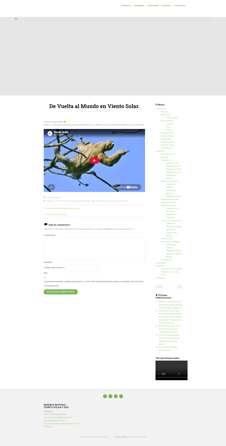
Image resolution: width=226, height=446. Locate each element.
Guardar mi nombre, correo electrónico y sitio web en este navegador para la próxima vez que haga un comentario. (93, 283)
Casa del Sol (166, 160)
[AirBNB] (121, 396)
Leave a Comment (101, 111)
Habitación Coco (173, 172)
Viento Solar (124, 201)
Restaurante (166, 139)
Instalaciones (167, 136)
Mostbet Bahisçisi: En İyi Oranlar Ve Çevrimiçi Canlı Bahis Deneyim (170, 329)
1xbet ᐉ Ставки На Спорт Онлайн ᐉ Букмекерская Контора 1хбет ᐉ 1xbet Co (170, 304)
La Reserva (126, 5)
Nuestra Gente (167, 133)
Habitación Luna (173, 166)
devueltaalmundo (73, 201)
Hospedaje (139, 5)
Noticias (57, 197)
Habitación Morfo (174, 250)
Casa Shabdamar (168, 202)
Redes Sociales (168, 142)
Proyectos (165, 5)
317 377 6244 (49, 414)
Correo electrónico (54, 268)
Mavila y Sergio (90, 201)
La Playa (170, 124)
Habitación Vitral (173, 169)
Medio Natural (167, 120)
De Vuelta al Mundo (60, 201)
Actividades (153, 5)
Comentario (50, 235)
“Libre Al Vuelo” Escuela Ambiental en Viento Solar (171, 272)
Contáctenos (166, 148)
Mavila (82, 201)
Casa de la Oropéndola (171, 220)
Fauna (169, 130)
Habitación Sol (172, 163)
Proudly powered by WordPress (93, 437)
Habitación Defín (173, 196)
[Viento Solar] (113, 56)
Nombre (48, 262)
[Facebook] (105, 396)
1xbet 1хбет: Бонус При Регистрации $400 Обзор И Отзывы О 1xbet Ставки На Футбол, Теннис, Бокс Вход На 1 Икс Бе (170, 317)
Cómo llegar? (172, 117)
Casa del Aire (167, 238)
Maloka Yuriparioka (169, 199)
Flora (168, 127)
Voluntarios (179, 5)
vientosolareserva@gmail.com (57, 417)
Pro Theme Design (138, 437)
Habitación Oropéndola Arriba (171, 232)
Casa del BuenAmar (169, 181)
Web (46, 273)
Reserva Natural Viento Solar (105, 201)
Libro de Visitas (168, 145)
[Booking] (115, 396)
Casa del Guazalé (168, 205)
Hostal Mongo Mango (170, 241)
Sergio (118, 201)
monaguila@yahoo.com (54, 420)
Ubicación (165, 114)
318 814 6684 (60, 414)
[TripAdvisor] (110, 396)
